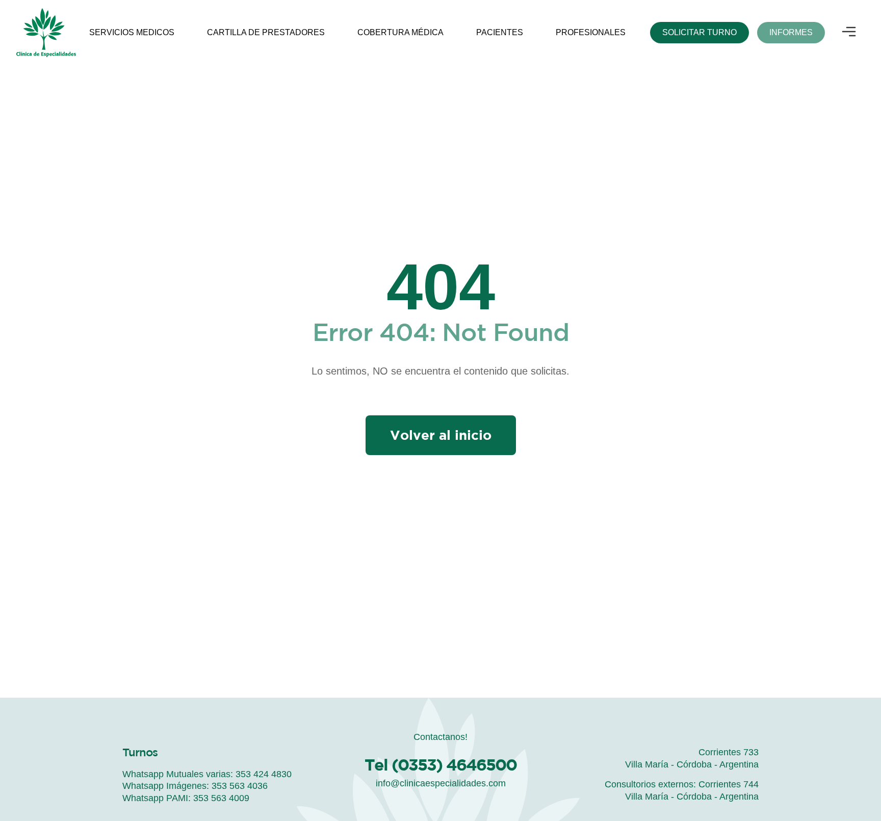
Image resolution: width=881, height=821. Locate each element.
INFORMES (791, 32)
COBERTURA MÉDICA (400, 32)
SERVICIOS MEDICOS (131, 32)
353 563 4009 (221, 798)
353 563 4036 (240, 786)
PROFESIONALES (591, 32)
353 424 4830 (264, 774)
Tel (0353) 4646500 (440, 764)
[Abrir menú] (849, 32)
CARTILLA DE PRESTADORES (266, 32)
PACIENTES (499, 32)
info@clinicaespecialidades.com (441, 783)
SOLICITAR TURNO (699, 32)
